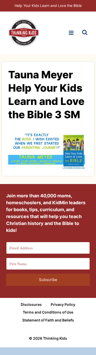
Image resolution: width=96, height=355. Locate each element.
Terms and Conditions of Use (48, 312)
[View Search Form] (85, 33)
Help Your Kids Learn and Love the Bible (48, 5)
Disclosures (31, 304)
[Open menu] (71, 32)
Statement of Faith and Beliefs (48, 320)
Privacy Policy (63, 304)
